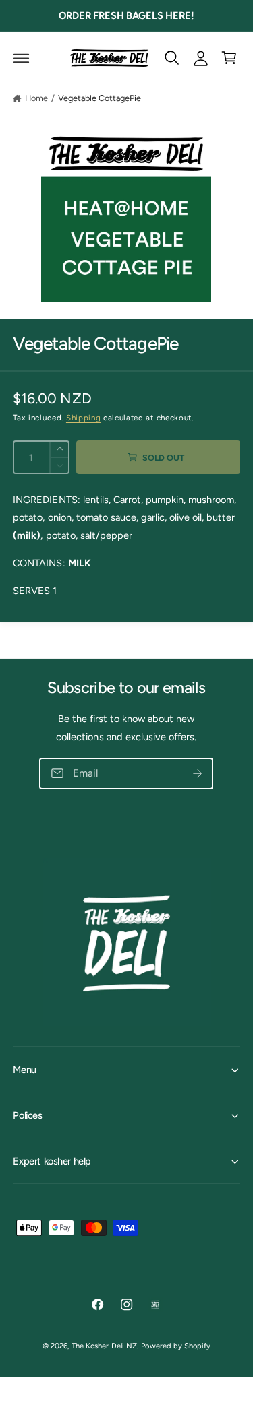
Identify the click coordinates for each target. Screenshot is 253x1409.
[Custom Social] (155, 1304)
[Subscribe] (198, 774)
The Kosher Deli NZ (104, 1345)
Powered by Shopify (175, 1345)
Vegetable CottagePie (99, 98)
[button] (21, 57)
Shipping (83, 417)
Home (36, 98)
